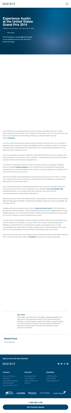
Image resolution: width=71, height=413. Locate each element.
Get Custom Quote (35, 407)
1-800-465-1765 (35, 402)
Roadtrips (11, 138)
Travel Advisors (30, 378)
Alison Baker (21, 315)
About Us (28, 383)
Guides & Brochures (31, 381)
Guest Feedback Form (10, 385)
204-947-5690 (51, 378)
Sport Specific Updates (10, 381)
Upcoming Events (30, 376)
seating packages (21, 167)
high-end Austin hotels (43, 208)
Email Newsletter (8, 383)
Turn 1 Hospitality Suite (55, 189)
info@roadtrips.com (52, 381)
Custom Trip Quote (9, 376)
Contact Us (6, 378)
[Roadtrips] (9, 4)
